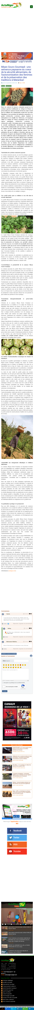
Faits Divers (5, 999)
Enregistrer (5, 691)
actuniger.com (12, 570)
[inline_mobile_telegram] (31, 1008)
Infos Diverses (6, 1001)
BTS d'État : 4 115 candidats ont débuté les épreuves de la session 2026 (22, 765)
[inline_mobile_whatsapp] (25, 1008)
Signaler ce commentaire (25, 623)
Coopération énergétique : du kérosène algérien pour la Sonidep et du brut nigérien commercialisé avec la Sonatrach (22, 775)
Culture (4, 993)
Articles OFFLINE (7, 997)
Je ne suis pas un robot (12, 686)
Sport (4, 992)
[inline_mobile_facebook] (8, 1008)
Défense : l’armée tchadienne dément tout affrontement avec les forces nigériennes (21, 783)
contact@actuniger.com (11, 974)
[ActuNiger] (12, 5)
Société (4, 982)
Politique (5, 980)
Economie (5, 990)
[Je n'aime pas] (31, 613)
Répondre (15, 623)
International (5, 984)
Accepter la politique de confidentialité (14, 682)
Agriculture (8, 86)
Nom (6, 660)
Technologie (5, 995)
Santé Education (7, 988)
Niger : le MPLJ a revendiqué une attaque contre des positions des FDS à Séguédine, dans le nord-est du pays (22, 792)
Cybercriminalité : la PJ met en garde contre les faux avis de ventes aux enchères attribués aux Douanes (22, 749)
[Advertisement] (17, 28)
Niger (3, 86)
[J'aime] (29, 613)
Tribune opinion (6, 986)
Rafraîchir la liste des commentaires (9, 653)
